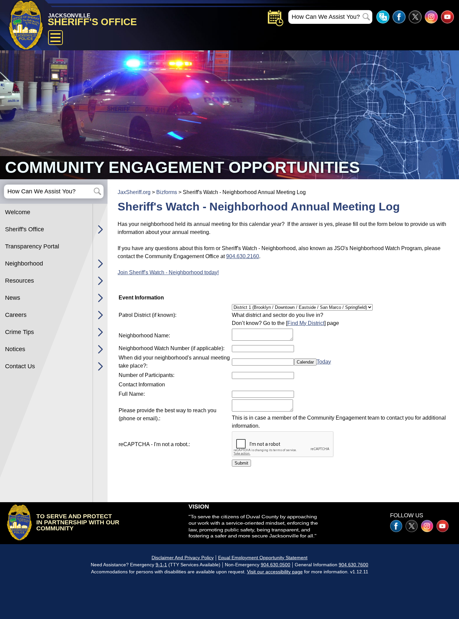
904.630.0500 (275, 564)
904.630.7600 (353, 564)
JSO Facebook (399, 16)
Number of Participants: (146, 375)
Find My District (305, 323)
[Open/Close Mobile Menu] (55, 37)
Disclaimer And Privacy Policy (183, 557)
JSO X (412, 526)
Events (275, 18)
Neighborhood (24, 263)
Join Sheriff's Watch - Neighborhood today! (168, 272)
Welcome (17, 212)
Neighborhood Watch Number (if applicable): (171, 348)
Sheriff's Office (24, 229)
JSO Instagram (431, 16)
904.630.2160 (242, 256)
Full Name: (132, 394)
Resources (19, 280)
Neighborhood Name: (144, 335)
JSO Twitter (415, 16)
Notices (15, 349)
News (12, 297)
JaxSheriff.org (134, 192)
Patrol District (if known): (147, 315)
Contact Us (20, 366)
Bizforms (166, 192)
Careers (16, 315)
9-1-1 (161, 564)
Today (324, 362)
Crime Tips (19, 332)
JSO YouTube (447, 16)
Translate (383, 17)
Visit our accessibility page (275, 571)
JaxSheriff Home (19, 522)
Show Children (100, 229)
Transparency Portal (32, 246)
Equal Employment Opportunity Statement (262, 557)
